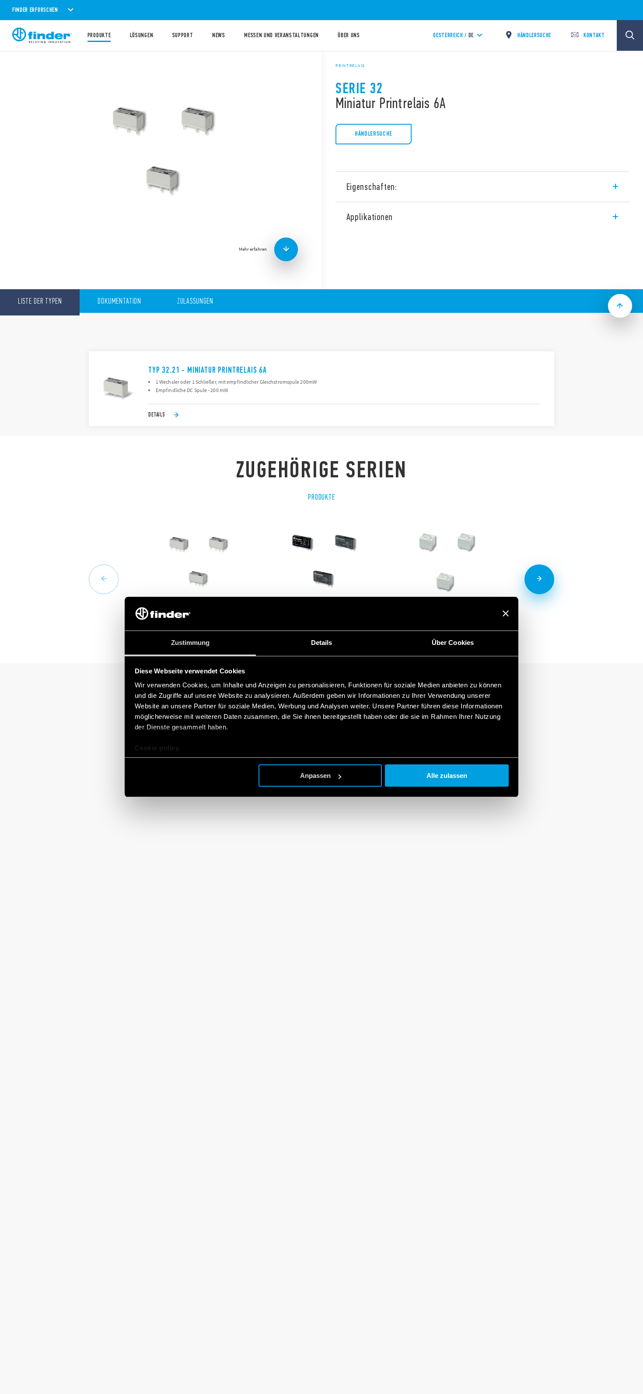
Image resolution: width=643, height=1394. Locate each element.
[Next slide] (539, 579)
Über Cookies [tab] (453, 642)
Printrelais (350, 65)
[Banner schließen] (506, 614)
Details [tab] (321, 642)
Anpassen (315, 775)
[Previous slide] (104, 579)
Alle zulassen (446, 775)
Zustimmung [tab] (190, 642)
